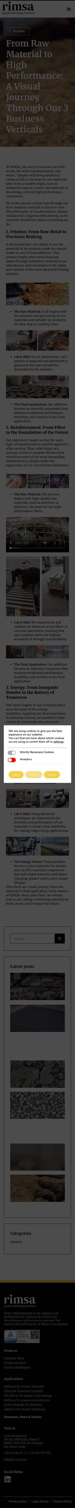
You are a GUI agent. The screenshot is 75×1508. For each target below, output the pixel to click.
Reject (16, 774)
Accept (52, 774)
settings (58, 742)
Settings (33, 774)
